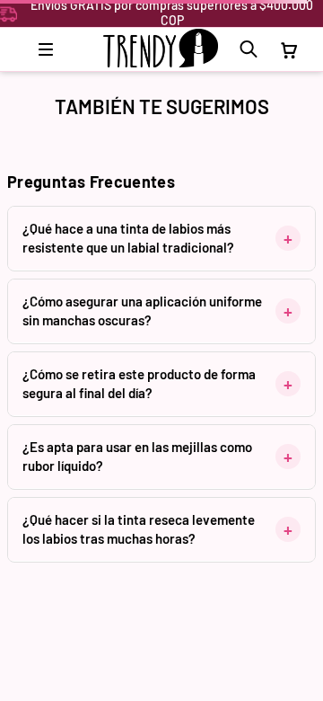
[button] (249, 49)
